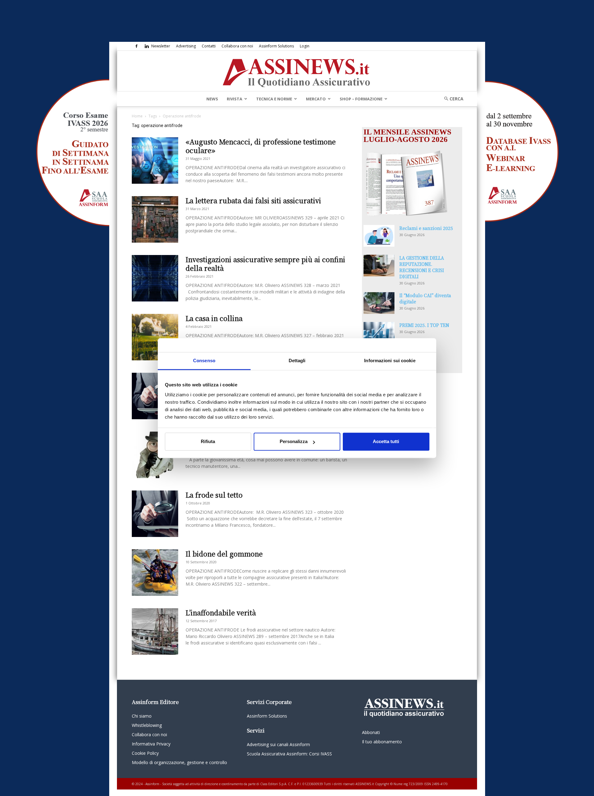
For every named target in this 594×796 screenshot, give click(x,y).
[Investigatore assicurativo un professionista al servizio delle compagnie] (155, 396)
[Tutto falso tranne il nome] (155, 455)
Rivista (234, 99)
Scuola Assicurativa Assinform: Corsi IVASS (289, 754)
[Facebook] (136, 46)
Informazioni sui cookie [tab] (389, 360)
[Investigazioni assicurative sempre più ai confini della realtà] (155, 278)
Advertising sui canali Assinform (278, 744)
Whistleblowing (147, 725)
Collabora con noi (237, 46)
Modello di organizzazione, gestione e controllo (179, 762)
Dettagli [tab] (297, 360)
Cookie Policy (145, 753)
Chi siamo (142, 716)
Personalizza (294, 441)
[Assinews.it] (297, 71)
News (212, 99)
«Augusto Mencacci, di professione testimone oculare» (261, 146)
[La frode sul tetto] (155, 513)
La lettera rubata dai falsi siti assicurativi (253, 200)
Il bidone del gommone (224, 553)
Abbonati (371, 732)
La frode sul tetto (214, 494)
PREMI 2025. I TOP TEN (424, 325)
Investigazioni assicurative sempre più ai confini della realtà (265, 263)
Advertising (186, 46)
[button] (451, 99)
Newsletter (160, 46)
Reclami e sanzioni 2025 (426, 228)
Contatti (209, 46)
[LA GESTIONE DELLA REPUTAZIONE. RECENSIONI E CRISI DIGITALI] (379, 265)
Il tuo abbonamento (382, 742)
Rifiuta (208, 441)
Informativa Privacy (151, 744)
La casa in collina (214, 318)
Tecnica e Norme (274, 99)
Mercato (316, 99)
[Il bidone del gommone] (155, 572)
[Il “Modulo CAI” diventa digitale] (379, 303)
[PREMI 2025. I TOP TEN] (379, 333)
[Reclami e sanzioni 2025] (379, 236)
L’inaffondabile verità (221, 612)
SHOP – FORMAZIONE (361, 99)
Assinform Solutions (276, 46)
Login (304, 46)
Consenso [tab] (204, 360)
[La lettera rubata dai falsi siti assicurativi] (155, 219)
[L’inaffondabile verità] (155, 631)
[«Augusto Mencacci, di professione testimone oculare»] (155, 160)
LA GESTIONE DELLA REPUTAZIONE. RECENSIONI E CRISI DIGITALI (421, 267)
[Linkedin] (146, 46)
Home (137, 116)
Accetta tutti (386, 441)
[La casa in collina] (155, 337)
